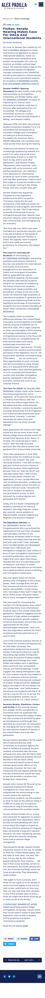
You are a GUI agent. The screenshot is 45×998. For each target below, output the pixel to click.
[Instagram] (14, 976)
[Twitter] (9, 976)
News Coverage (22, 19)
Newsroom (8, 19)
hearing (14, 50)
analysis (15, 141)
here (25, 926)
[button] (35, 4)
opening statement (17, 100)
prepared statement (18, 258)
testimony (13, 525)
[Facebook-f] (4, 976)
